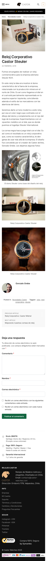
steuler (28, 302)
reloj (38, 300)
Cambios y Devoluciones (12, 506)
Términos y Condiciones (11, 503)
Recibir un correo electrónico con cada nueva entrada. (23, 408)
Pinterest (5, 526)
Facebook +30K (8, 522)
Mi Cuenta (6, 496)
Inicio (4, 17)
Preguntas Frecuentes (11, 509)
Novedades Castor (14, 17)
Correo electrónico (11, 389)
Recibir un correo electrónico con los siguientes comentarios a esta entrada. (24, 401)
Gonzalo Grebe (23, 283)
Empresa (5, 493)
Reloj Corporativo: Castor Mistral (18, 316)
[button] (43, 4)
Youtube (5, 529)
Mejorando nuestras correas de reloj (19, 323)
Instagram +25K (8, 519)
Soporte (5, 499)
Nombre (6, 378)
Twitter (5, 532)
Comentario (8, 353)
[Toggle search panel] (38, 4)
